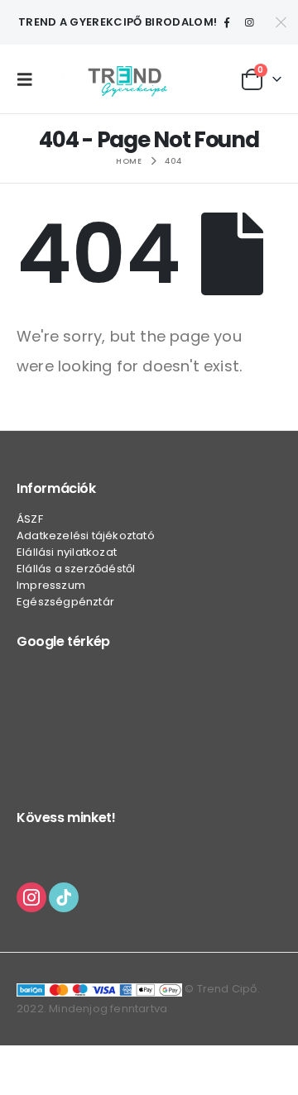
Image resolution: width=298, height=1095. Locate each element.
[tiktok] (64, 896)
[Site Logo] (127, 79)
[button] (29, 79)
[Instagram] (249, 22)
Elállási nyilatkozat (67, 552)
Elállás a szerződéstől (76, 568)
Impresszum (51, 585)
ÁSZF (30, 519)
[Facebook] (227, 22)
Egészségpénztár (65, 602)
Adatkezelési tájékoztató (86, 535)
